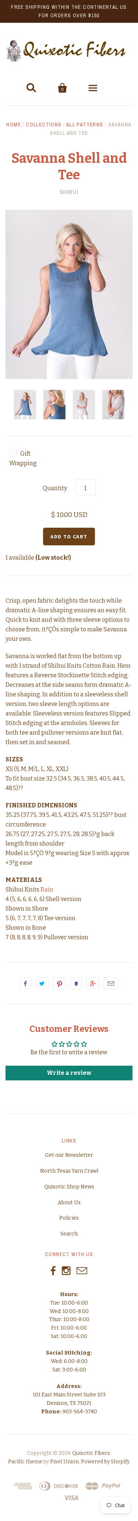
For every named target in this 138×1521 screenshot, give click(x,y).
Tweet (42, 983)
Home (13, 124)
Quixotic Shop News (69, 1187)
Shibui (69, 192)
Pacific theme (25, 1462)
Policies (69, 1218)
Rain (46, 889)
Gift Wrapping (23, 458)
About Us (69, 1202)
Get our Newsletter (69, 1155)
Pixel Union (64, 1462)
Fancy (76, 983)
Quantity (55, 488)
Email (110, 983)
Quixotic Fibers (91, 1453)
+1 (93, 983)
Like (25, 983)
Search (69, 1234)
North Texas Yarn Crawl (69, 1171)
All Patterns (84, 124)
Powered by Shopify (105, 1462)
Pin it (60, 983)
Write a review (69, 1072)
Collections (43, 124)
